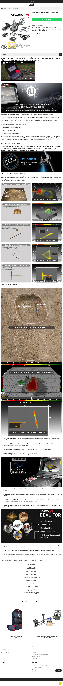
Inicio (2, 8)
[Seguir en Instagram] (35, 33)
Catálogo (44, 27)
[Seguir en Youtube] (37, 33)
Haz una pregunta (35, 22)
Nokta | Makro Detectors (42, 30)
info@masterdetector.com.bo (8, 646)
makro (33, 30)
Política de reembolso (36, 658)
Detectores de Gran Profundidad (55, 29)
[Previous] (3, 27)
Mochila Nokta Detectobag (16, 636)
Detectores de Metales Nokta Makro (53, 27)
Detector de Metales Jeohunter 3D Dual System (47, 636)
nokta (36, 30)
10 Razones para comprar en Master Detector (40, 654)
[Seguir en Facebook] (33, 33)
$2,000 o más (39, 27)
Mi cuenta (34, 652)
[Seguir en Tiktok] (40, 33)
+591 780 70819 (6, 649)
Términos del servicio (36, 656)
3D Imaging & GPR (39, 29)
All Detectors (46, 29)
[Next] (29, 27)
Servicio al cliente (35, 650)
